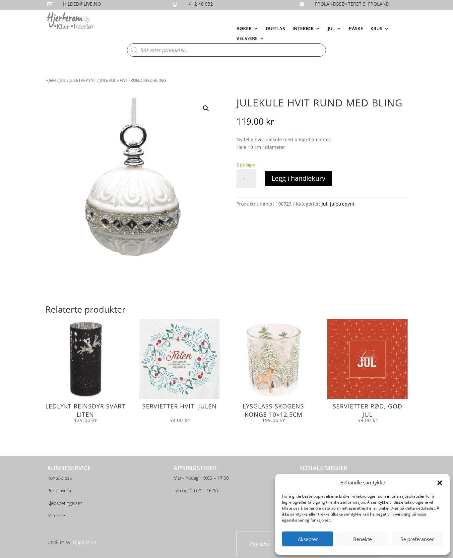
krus (376, 28)
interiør (303, 28)
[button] (439, 482)
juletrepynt (83, 80)
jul (331, 28)
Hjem (50, 80)
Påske (356, 28)
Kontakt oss (59, 478)
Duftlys (275, 28)
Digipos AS (85, 542)
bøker (244, 28)
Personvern (59, 490)
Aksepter (308, 539)
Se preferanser (417, 539)
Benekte (362, 539)
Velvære (247, 38)
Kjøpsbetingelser (64, 503)
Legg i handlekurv (298, 178)
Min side (56, 515)
